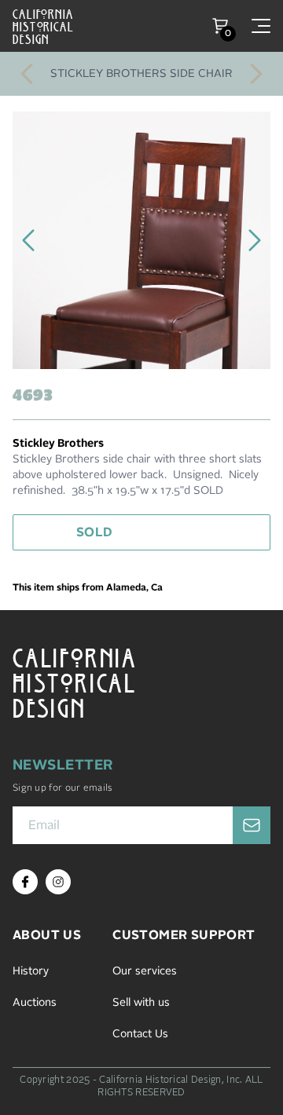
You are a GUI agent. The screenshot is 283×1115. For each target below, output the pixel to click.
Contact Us (140, 1034)
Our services (144, 971)
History (31, 971)
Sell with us (141, 1002)
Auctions (35, 1002)
